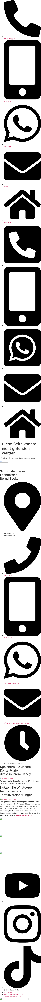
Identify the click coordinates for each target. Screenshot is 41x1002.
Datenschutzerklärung (24, 815)
